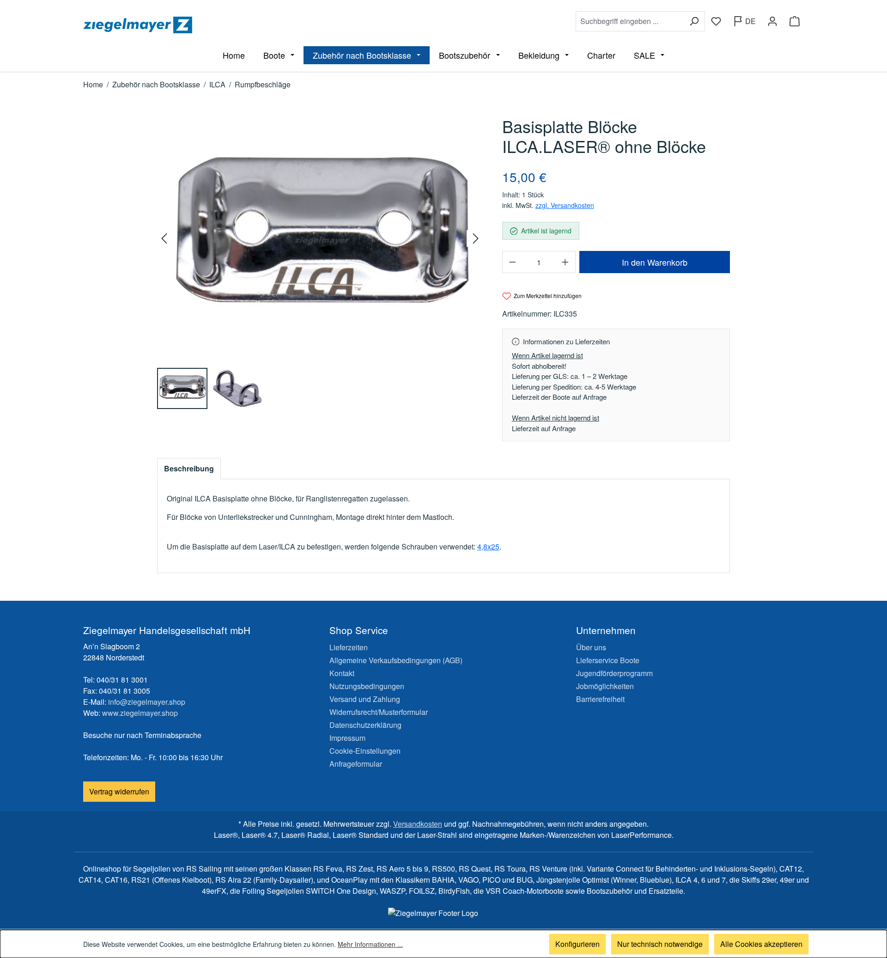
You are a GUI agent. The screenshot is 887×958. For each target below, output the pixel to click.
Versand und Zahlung (364, 699)
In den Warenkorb (654, 262)
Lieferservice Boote (607, 660)
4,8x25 (488, 546)
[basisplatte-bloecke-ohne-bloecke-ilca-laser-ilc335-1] (320, 238)
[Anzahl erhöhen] (565, 262)
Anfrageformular (355, 763)
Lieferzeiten (348, 647)
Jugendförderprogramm (614, 673)
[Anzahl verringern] (512, 262)
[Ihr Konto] (772, 21)
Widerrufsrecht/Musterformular (378, 712)
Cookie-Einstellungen (365, 750)
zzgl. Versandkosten (564, 205)
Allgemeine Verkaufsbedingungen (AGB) (395, 660)
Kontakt (341, 673)
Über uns (591, 647)
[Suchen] (694, 21)
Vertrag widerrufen (119, 791)
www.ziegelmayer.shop (140, 713)
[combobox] (630, 21)
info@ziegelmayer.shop (146, 701)
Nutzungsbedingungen (366, 686)
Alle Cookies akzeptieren (761, 944)
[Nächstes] (475, 238)
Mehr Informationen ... (370, 944)
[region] (320, 262)
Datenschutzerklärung (365, 725)
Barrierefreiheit (600, 699)
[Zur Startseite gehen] (261, 25)
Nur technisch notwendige (660, 944)
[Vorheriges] (165, 238)
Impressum (347, 737)
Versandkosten (417, 823)
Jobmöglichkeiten (605, 686)
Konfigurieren (577, 944)
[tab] (189, 468)
